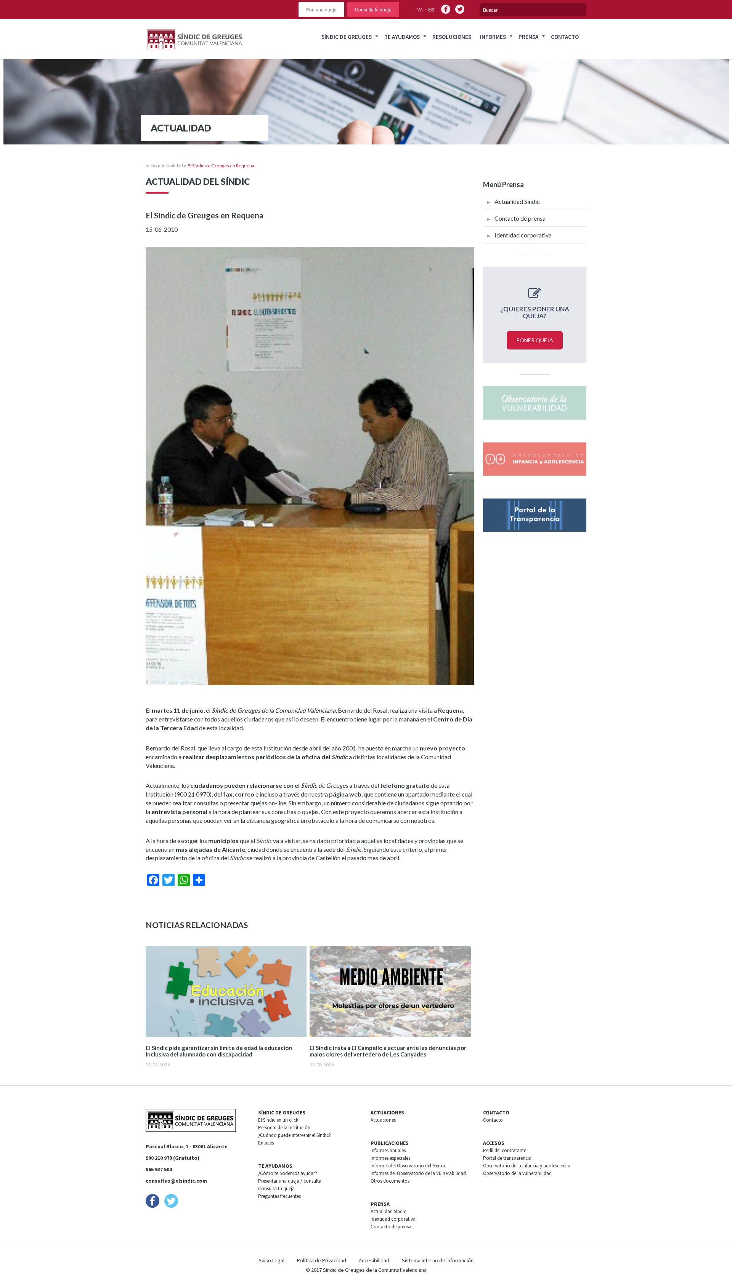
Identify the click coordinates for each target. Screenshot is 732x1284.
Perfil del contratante (504, 1150)
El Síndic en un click (278, 1120)
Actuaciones (383, 1120)
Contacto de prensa (520, 218)
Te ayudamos (402, 36)
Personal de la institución (284, 1127)
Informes (493, 36)
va (420, 9)
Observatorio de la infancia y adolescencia (526, 1165)
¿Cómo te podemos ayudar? (287, 1173)
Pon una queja (321, 9)
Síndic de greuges (346, 36)
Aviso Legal (271, 1260)
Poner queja (534, 340)
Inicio (151, 165)
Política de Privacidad (321, 1260)
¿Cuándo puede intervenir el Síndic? (294, 1135)
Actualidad (172, 165)
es (431, 9)
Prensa (528, 36)
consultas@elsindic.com (176, 1180)
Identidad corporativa (523, 235)
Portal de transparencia (507, 1158)
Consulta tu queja (373, 9)
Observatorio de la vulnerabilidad (517, 1173)
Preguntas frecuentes (279, 1196)
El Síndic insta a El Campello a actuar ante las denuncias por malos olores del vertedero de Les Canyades (388, 1051)
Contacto (565, 36)
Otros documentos (390, 1181)
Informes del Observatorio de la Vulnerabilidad (418, 1173)
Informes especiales (390, 1158)
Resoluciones (451, 36)
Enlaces (266, 1143)
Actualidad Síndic (517, 201)
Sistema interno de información (438, 1260)
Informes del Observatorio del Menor (408, 1165)
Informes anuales (388, 1150)
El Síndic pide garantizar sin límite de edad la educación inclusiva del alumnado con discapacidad (219, 1051)
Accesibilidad (374, 1260)
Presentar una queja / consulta (289, 1181)
